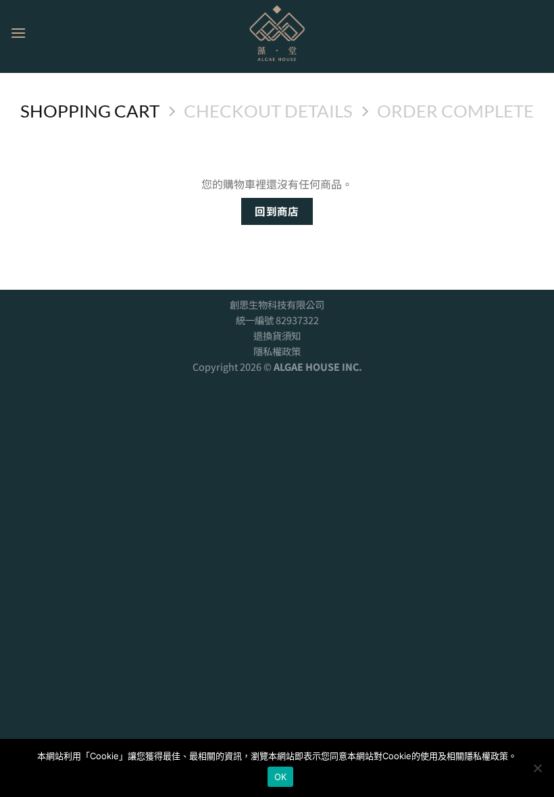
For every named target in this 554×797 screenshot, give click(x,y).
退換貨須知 (277, 335)
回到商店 (277, 210)
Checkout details (268, 111)
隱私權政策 (277, 351)
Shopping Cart (89, 111)
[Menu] (18, 32)
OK (280, 776)
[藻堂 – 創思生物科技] (277, 33)
